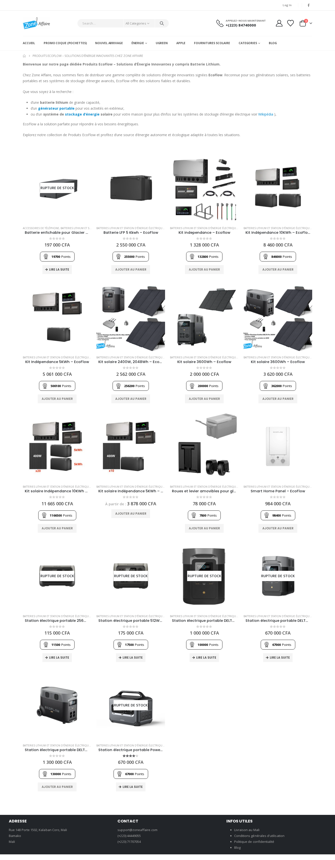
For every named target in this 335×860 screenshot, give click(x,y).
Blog (273, 43)
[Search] (162, 23)
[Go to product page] (130, 188)
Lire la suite (59, 269)
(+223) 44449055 (129, 836)
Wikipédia (265, 114)
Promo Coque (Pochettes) (65, 43)
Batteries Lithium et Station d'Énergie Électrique (130, 228)
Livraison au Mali (246, 830)
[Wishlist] (291, 23)
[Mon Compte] (279, 23)
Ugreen (162, 43)
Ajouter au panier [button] (130, 269)
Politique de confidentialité (254, 841)
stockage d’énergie (82, 114)
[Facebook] (309, 5)
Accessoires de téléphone (41, 228)
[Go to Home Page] (24, 56)
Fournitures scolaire (212, 43)
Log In (287, 5)
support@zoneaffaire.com (137, 830)
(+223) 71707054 (129, 841)
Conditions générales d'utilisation (259, 836)
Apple (180, 43)
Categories (248, 43)
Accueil (29, 43)
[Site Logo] (36, 23)
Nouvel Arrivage (109, 43)
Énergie (137, 43)
